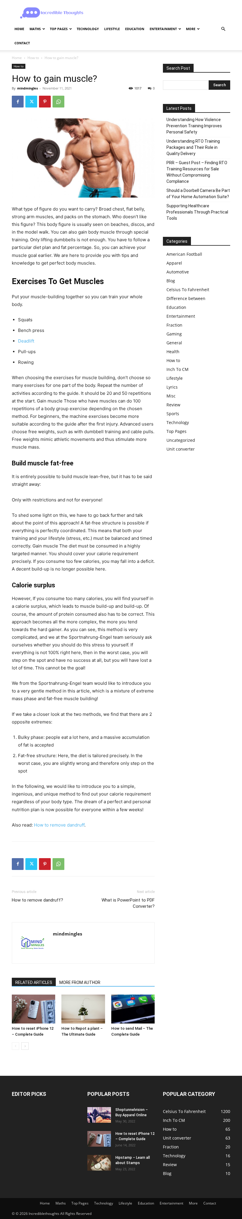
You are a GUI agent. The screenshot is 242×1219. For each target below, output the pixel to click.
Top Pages (59, 29)
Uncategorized (180, 440)
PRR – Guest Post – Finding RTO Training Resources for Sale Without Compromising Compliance (196, 172)
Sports (172, 413)
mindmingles (27, 88)
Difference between (185, 298)
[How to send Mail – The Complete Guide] (133, 1009)
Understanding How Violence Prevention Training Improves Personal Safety (194, 125)
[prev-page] (15, 1046)
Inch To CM (177, 369)
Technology (88, 29)
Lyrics (172, 387)
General (174, 343)
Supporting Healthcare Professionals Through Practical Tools (197, 212)
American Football (184, 254)
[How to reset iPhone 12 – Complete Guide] (33, 1009)
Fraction (174, 325)
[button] (223, 29)
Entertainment (163, 29)
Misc (171, 396)
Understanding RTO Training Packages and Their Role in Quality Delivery (193, 147)
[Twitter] (31, 101)
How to (33, 57)
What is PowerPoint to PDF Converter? (128, 903)
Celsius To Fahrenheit (187, 289)
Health (172, 351)
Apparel (174, 263)
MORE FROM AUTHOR (79, 982)
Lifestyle (112, 29)
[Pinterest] (45, 101)
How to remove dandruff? (37, 900)
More (190, 29)
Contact (22, 43)
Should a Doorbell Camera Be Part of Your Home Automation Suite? (198, 193)
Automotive (177, 272)
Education (134, 29)
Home (19, 29)
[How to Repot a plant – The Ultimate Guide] (83, 1009)
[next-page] (25, 1046)
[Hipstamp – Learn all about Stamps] (99, 1163)
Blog (170, 280)
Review (173, 405)
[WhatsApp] (58, 101)
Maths (35, 29)
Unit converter (180, 449)
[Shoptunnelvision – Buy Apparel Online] (99, 1115)
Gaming (174, 334)
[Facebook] (18, 101)
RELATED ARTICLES (33, 982)
